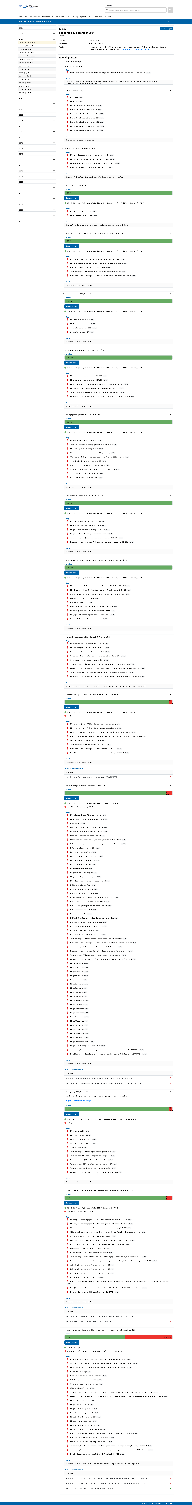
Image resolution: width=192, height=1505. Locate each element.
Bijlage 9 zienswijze (78, 996)
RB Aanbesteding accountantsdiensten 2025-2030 (88, 380)
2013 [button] (21, 154)
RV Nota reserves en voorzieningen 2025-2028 (87, 521)
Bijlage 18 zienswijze (79, 1033)
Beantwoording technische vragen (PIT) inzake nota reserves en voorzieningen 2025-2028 (101, 542)
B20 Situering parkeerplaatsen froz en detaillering (88, 926)
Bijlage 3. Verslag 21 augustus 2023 (83, 1409)
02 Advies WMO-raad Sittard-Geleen (84, 598)
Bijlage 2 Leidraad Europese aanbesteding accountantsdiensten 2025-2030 (96, 388)
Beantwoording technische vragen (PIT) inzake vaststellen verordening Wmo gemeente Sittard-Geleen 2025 (107, 668)
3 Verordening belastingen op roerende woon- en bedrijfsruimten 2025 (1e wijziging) (99, 457)
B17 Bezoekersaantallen (80, 914)
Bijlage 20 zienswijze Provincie (82, 1041)
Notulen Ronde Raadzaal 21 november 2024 (86, 114)
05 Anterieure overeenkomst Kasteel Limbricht (87, 836)
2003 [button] (21, 210)
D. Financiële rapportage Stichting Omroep (86, 1277)
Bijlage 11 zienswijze (78, 1004)
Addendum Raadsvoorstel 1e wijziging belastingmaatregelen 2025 (93, 444)
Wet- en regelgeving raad (76, 16)
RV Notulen (76, 97)
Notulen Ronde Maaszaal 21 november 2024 (87, 118)
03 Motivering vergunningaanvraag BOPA (85, 1380)
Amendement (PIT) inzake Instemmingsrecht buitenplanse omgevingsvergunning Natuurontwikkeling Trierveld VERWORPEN (105, 1483)
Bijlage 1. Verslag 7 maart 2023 (82, 1400)
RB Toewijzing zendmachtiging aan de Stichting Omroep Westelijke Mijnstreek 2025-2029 (101, 1224)
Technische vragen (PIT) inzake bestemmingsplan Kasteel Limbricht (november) (98, 955)
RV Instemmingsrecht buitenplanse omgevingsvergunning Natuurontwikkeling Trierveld (100, 1359)
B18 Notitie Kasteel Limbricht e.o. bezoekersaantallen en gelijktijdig (93, 918)
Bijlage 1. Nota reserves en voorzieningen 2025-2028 (89, 530)
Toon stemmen (72, 198)
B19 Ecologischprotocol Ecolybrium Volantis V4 (88, 922)
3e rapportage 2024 (78, 1147)
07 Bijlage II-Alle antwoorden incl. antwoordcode (88, 619)
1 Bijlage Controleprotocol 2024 (83, 328)
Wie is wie (59, 16)
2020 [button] (21, 115)
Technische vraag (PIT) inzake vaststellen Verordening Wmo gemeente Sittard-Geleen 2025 (101, 672)
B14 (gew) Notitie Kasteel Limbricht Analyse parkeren (89, 901)
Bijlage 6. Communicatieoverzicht (83, 1421)
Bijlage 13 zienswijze (79, 1013)
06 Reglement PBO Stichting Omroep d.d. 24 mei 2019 (90, 1248)
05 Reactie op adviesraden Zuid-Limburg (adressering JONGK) (92, 610)
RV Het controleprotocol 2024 (82, 320)
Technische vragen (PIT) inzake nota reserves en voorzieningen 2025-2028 (96, 538)
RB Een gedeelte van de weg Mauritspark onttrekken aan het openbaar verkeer (98, 263)
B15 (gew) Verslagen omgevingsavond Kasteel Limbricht (90, 906)
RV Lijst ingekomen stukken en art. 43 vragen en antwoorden (91, 155)
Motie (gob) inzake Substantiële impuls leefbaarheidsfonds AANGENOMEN (89, 1488)
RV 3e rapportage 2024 (79, 1131)
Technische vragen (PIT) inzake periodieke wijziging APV (90, 744)
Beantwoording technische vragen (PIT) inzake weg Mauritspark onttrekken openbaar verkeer (103, 276)
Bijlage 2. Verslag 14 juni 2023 (81, 1404)
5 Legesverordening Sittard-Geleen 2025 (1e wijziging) (89, 465)
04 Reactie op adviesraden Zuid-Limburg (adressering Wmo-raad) (93, 606)
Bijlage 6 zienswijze (79, 984)
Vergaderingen (34, 16)
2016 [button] (21, 137)
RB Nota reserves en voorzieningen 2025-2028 (87, 525)
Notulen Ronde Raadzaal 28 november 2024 (86, 122)
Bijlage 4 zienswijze (79, 976)
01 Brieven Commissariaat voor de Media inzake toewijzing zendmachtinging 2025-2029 (100, 1228)
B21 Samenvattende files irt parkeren (84, 930)
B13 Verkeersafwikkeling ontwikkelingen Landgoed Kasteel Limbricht (94, 897)
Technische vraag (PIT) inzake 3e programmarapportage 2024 (92, 1156)
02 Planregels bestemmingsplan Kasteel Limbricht (88, 827)
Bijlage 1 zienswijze (79, 963)
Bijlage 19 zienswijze (79, 1037)
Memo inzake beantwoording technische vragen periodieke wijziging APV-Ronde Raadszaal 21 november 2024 (107, 736)
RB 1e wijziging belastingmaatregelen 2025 (86, 449)
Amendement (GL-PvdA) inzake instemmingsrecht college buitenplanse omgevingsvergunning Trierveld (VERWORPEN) (110, 1446)
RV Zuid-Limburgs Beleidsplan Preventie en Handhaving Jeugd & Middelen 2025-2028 (99, 586)
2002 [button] (21, 215)
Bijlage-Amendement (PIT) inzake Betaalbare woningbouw (91, 1160)
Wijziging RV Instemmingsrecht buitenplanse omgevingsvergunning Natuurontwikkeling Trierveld (103, 1363)
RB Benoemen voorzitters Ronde (83, 215)
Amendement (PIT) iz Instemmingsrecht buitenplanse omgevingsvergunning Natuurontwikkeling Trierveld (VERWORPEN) (111, 1450)
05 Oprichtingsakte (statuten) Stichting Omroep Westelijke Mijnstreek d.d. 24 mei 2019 (99, 1244)
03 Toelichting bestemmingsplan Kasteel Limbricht (88, 831)
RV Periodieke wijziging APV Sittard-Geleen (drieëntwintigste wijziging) (95, 724)
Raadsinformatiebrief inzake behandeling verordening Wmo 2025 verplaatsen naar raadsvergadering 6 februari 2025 (110, 72)
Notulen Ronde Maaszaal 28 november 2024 (87, 126)
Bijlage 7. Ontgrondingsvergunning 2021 (84, 1425)
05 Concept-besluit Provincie (82, 1388)
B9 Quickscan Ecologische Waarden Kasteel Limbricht (89, 881)
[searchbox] (136, 10)
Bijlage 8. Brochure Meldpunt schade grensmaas (87, 1429)
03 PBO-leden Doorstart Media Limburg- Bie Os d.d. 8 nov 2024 (93, 1236)
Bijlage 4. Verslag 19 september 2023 (84, 1413)
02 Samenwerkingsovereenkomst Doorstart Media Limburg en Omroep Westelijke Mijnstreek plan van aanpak (107, 1232)
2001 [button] (21, 221)
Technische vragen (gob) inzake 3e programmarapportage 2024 (92, 1168)
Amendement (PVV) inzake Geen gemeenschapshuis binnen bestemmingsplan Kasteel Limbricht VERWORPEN (101, 1078)
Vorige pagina (167, 29)
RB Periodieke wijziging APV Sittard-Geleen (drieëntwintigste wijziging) (95, 728)
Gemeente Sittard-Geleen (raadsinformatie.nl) (134, 49)
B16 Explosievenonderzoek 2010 (83, 910)
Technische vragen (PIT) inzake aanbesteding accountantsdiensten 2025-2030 (97, 392)
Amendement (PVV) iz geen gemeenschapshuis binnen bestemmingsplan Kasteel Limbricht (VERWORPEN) (106, 1050)
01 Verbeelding (77, 823)
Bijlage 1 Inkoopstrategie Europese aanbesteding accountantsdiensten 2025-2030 (99, 384)
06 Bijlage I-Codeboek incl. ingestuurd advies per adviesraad (92, 615)
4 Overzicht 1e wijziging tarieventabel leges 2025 (88, 461)
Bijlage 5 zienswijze (78, 980)
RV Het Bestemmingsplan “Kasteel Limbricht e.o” (88, 815)
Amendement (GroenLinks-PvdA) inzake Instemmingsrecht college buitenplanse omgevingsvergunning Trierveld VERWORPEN (106, 1478)
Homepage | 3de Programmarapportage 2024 (79, 1100)
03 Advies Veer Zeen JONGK (81, 602)
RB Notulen (76, 101)
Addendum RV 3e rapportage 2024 (83, 1139)
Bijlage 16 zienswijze (78, 1025)
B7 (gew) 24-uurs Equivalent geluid (83, 873)
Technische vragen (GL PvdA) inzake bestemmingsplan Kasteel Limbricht (95, 947)
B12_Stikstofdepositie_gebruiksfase (84, 893)
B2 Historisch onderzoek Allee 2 (83, 852)
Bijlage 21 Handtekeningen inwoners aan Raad (87, 1046)
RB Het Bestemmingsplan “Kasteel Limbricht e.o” (88, 819)
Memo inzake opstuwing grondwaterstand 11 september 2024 (92, 1437)
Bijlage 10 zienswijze (79, 1000)
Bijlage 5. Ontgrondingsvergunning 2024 (85, 1417)
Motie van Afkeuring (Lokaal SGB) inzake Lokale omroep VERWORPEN (88, 1321)
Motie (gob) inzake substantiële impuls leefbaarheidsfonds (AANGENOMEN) (97, 1454)
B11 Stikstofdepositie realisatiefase (83, 889)
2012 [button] (21, 159)
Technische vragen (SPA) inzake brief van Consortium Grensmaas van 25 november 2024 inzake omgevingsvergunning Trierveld (113, 1392)
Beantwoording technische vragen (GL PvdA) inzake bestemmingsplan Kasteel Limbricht (101, 951)
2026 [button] (21, 28)
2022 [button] (21, 104)
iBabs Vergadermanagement (150, 1503)
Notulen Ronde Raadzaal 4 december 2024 (86, 130)
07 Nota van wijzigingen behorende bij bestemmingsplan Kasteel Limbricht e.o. (97, 844)
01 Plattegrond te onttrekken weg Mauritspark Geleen (90, 267)
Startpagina (22, 16)
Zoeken (107, 6)
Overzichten (47, 16)
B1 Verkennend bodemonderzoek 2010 (85, 848)
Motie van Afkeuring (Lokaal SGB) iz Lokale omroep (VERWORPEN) (94, 1292)
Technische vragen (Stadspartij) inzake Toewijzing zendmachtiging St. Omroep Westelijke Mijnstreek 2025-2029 (108, 1257)
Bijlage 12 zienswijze (79, 1009)
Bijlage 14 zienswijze (79, 1017)
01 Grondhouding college (80, 1371)
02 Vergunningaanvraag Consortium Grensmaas (88, 1376)
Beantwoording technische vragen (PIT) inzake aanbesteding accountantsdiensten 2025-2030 (102, 396)
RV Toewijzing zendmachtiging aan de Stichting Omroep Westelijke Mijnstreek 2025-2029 (100, 1220)
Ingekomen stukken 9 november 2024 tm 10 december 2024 (91, 167)
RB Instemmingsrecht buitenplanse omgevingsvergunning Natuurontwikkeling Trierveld (100, 1367)
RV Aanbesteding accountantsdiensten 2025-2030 (88, 376)
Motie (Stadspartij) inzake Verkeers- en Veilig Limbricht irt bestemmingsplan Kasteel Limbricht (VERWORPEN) (108, 1054)
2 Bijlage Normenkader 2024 (82, 332)
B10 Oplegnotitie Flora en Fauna (82, 885)
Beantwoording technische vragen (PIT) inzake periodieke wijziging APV (95, 749)
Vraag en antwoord (95, 16)
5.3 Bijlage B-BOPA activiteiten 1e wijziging (86, 477)
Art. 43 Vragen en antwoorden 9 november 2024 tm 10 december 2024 (95, 163)
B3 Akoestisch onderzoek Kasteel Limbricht (86, 856)
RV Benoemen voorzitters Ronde (83, 211)
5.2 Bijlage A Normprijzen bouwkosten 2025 (86, 473)
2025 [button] (21, 33)
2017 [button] (21, 131)
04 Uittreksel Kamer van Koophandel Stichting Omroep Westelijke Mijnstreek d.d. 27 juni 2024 (102, 1240)
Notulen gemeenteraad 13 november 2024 (85, 110)
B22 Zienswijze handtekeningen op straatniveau (88, 934)
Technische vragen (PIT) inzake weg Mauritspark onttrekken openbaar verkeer (97, 271)
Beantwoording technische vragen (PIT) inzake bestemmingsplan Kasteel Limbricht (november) (102, 959)
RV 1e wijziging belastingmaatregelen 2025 (85, 440)
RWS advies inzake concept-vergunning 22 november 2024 (91, 1442)
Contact (108, 16)
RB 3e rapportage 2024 (80, 1135)
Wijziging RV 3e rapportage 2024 (82, 1143)
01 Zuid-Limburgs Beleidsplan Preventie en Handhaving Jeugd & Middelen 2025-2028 (99, 594)
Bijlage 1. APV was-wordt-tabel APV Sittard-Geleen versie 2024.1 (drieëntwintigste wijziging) (102, 732)
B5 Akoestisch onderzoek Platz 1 (83, 864)
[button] (170, 10)
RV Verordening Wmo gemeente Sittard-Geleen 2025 (89, 643)
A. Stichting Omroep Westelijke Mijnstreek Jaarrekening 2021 (91, 1265)
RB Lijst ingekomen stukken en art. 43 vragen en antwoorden (92, 159)
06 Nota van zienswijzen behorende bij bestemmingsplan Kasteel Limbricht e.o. (97, 840)
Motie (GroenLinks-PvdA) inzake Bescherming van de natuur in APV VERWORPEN (92, 777)
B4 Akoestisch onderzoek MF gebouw (84, 860)
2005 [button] (21, 199)
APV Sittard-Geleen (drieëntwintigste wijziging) (87, 740)
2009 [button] (21, 176)
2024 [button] (21, 39)
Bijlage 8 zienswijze (78, 992)
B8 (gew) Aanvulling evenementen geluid (85, 877)
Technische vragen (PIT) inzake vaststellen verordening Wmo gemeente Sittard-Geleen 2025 (102, 664)
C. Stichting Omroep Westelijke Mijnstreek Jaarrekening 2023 (91, 1273)
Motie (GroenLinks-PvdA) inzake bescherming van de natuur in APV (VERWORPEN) (99, 753)
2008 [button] (21, 182)
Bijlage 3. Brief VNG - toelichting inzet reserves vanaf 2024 (91, 534)
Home (32, 21)
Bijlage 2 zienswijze (79, 967)
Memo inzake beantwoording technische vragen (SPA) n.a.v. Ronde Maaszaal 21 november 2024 (103, 1433)
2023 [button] (21, 98)
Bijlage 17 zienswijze (78, 1029)
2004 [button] (21, 204)
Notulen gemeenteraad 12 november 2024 (86, 105)
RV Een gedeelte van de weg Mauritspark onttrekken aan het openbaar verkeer (97, 259)
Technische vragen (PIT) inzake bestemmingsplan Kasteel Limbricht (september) (98, 938)
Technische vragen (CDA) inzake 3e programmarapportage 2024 (93, 1164)
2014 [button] (21, 148)
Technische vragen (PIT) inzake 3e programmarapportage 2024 (92, 1151)
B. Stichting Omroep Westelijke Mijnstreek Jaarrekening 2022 (91, 1269)
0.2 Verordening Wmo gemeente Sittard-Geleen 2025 (89, 652)
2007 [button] (21, 187)
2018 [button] (21, 126)
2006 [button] (21, 193)
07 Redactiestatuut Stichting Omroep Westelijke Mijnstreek (91, 1252)
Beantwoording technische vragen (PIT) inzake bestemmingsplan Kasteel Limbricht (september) (103, 943)
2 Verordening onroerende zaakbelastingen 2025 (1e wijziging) (92, 453)
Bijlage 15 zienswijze (78, 1021)
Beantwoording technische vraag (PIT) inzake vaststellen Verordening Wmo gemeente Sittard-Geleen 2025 (107, 676)
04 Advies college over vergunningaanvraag (86, 1384)
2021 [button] (21, 109)
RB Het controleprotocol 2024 (82, 324)
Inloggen (168, 1503)
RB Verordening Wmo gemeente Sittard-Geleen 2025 (89, 648)
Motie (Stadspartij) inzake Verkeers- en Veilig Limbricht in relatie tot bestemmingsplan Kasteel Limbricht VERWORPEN (103, 1083)
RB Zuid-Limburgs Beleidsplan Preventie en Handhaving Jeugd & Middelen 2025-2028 (100, 590)
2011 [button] (21, 165)
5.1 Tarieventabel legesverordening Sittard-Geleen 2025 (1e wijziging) (94, 469)
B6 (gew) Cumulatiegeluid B (81, 868)
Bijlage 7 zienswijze (78, 988)
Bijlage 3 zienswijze (79, 971)
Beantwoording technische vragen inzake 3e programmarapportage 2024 (95, 1172)
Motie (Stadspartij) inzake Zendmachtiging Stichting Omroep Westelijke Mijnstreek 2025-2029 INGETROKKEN (100, 1316)
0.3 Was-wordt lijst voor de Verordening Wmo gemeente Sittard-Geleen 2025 (97, 656)
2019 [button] (21, 120)
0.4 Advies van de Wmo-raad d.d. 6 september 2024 (89, 660)
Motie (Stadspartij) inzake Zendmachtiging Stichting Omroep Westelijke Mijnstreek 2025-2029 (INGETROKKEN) (108, 1288)
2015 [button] (21, 143)
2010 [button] (21, 171)
